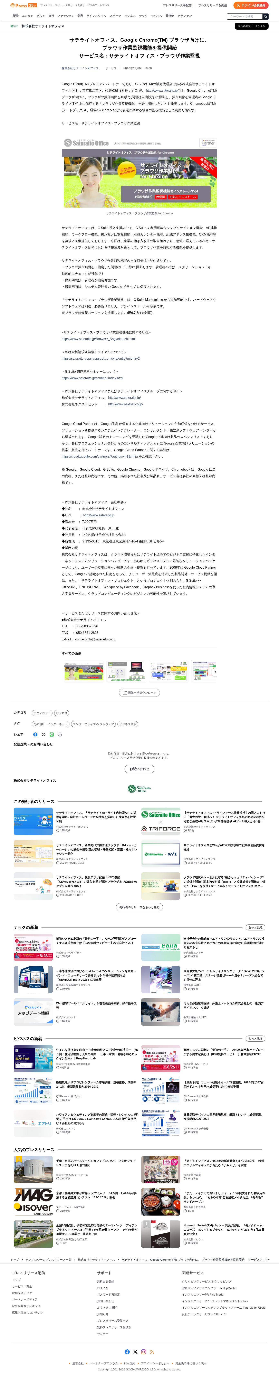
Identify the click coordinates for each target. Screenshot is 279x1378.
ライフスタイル (96, 15)
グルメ (41, 15)
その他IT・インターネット (50, 724)
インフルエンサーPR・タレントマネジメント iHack (215, 1301)
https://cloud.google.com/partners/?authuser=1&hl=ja (100, 456)
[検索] (265, 16)
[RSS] (151, 1351)
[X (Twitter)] (43, 734)
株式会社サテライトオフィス (80, 68)
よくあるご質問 (107, 1307)
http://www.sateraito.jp (99, 515)
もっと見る (255, 927)
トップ (14, 1259)
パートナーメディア (25, 1299)
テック (143, 15)
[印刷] (60, 734)
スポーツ (115, 15)
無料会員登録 (105, 1281)
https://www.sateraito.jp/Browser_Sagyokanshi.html (99, 339)
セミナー (102, 1333)
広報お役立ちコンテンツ (28, 1312)
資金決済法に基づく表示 (191, 1363)
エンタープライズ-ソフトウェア (93, 724)
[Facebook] (35, 734)
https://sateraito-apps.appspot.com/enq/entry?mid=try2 (101, 358)
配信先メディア (22, 1293)
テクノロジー (42, 713)
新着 (16, 15)
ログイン (102, 1288)
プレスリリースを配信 (177, 5)
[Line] (52, 734)
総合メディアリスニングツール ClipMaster (209, 1288)
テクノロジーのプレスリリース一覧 (48, 1259)
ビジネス (130, 15)
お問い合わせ (139, 769)
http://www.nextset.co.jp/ (125, 404)
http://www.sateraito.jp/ (162, 90)
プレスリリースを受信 (212, 5)
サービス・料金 (22, 1286)
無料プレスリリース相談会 (114, 1327)
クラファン (184, 15)
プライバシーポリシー (155, 1363)
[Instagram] (143, 1351)
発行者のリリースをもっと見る (139, 907)
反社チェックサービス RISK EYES (204, 1314)
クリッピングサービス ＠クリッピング (206, 1281)
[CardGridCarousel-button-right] (215, 672)
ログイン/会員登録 (253, 5)
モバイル (156, 15)
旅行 (51, 15)
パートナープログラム (103, 1363)
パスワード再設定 (108, 1294)
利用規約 (129, 1363)
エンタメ (27, 15)
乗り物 (170, 15)
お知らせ (102, 1314)
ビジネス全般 (127, 724)
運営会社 (78, 1363)
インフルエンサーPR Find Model (203, 1294)
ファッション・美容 (70, 15)
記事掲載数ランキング (26, 1306)
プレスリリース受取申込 (112, 1320)
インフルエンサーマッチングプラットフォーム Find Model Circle (224, 1307)
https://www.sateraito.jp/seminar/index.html (92, 378)
